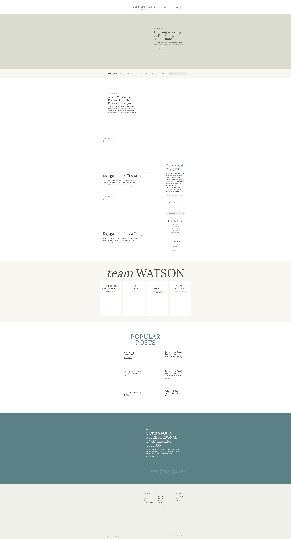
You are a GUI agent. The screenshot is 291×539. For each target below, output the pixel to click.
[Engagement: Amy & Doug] (127, 214)
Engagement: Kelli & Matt (122, 176)
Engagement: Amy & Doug (122, 233)
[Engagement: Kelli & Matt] (127, 156)
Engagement (110, 138)
